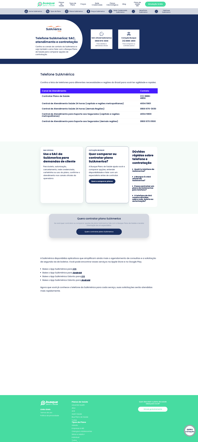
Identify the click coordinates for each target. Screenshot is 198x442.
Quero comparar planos (102, 181)
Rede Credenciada (97, 4)
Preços (83, 4)
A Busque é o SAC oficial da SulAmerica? (141, 178)
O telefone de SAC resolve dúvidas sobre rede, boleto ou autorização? (142, 198)
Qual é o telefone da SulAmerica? (143, 170)
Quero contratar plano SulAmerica (99, 231)
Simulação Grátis (155, 4)
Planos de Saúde (61, 4)
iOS (74, 269)
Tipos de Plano (72, 4)
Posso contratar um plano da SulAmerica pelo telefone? (143, 188)
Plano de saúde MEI (137, 4)
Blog (124, 4)
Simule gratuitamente (153, 409)
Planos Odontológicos (112, 4)
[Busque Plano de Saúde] (46, 4)
